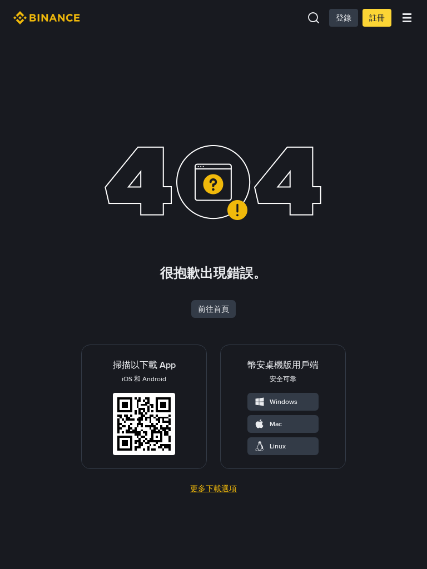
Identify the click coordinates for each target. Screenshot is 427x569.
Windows (283, 401)
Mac (276, 424)
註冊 (377, 18)
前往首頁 (213, 309)
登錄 (343, 18)
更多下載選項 (213, 488)
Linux (278, 446)
